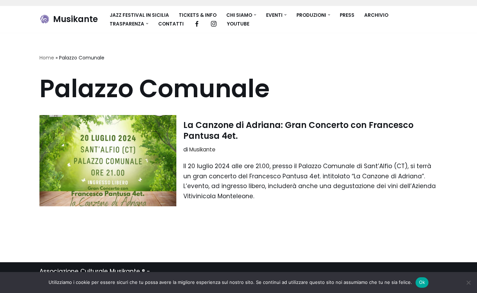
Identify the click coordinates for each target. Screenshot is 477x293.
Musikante (202, 149)
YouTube (238, 24)
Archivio (376, 15)
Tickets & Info (198, 15)
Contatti (171, 24)
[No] (468, 282)
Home (46, 57)
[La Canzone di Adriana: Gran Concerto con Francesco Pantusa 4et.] (107, 160)
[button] (255, 15)
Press (347, 15)
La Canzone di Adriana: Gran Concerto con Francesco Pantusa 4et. (298, 130)
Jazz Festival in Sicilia (139, 15)
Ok (422, 282)
